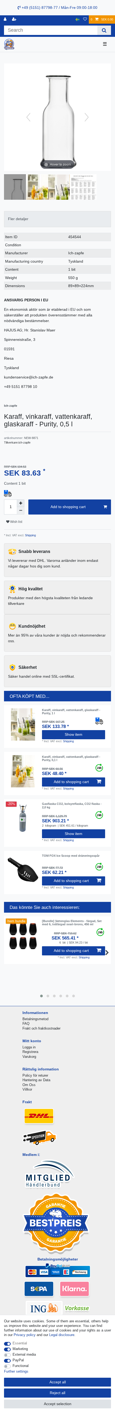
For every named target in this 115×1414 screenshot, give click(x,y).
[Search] (104, 30)
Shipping (30, 535)
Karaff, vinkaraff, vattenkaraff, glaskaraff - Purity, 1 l (71, 711)
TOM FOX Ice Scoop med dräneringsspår (70, 855)
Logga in (29, 1047)
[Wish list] (85, 19)
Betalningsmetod (35, 1019)
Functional (21, 1366)
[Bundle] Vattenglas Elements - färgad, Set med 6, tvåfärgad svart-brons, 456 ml (72, 922)
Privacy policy (25, 1335)
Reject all (57, 1393)
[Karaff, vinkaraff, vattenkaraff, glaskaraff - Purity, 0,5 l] (17, 187)
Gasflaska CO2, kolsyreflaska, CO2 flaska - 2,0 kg (72, 805)
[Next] (86, 117)
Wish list (15, 522)
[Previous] (28, 117)
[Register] (14, 19)
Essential (20, 1343)
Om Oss (29, 1085)
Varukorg (29, 1057)
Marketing (20, 1349)
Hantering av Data (36, 1080)
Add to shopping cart (68, 507)
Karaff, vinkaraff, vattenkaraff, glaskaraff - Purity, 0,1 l (71, 758)
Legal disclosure (61, 1335)
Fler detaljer (18, 219)
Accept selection (57, 1404)
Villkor (27, 1089)
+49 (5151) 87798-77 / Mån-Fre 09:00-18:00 (59, 7)
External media (24, 1354)
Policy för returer (35, 1075)
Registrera (30, 1052)
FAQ (25, 1024)
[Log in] (5, 19)
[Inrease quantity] (20, 503)
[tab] (57, 219)
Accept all (57, 1382)
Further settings (16, 1371)
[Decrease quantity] (20, 511)
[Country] (77, 19)
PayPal (18, 1360)
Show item (73, 734)
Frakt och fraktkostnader (41, 1028)
